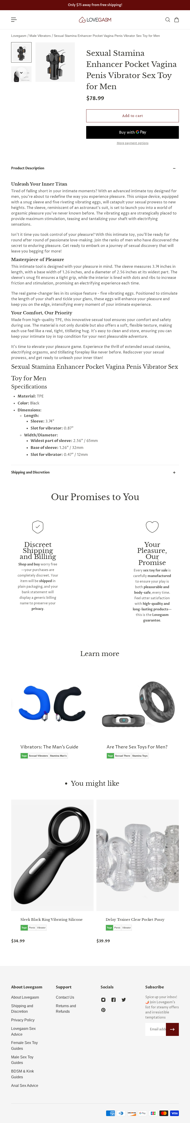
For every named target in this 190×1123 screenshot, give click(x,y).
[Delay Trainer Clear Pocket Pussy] (137, 855)
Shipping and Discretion (30, 472)
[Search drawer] (167, 20)
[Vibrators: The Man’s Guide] (52, 719)
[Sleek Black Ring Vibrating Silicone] (52, 855)
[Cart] (176, 20)
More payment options (133, 143)
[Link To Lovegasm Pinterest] (103, 1010)
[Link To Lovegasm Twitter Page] (124, 1000)
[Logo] (95, 19)
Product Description (27, 168)
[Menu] (14, 20)
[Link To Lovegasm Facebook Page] (113, 1000)
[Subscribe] (172, 1029)
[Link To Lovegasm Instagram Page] (103, 1000)
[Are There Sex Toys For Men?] (138, 719)
